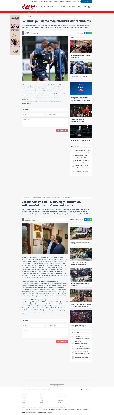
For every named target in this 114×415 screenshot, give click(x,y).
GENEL (29, 197)
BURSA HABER (41, 7)
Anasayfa (24, 16)
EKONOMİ (57, 7)
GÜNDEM (63, 7)
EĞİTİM (84, 7)
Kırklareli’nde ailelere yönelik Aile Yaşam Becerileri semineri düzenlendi (54, 12)
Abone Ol (71, 33)
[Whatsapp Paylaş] (90, 33)
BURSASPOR (50, 7)
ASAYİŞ (69, 7)
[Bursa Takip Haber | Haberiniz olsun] (28, 6)
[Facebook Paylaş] (85, 33)
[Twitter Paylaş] (88, 33)
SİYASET (74, 7)
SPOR (79, 7)
